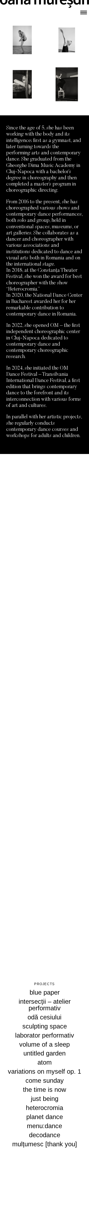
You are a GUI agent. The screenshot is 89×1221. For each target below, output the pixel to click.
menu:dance (44, 1126)
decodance (44, 1135)
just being (44, 1098)
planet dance (44, 1117)
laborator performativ (44, 1035)
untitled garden (44, 1053)
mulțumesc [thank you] (44, 1144)
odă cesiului (44, 1017)
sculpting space (44, 1026)
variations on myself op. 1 (44, 1071)
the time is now (44, 1089)
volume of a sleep (44, 1044)
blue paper (45, 992)
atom (44, 1062)
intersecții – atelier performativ (45, 1005)
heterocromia (44, 1107)
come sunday (44, 1080)
